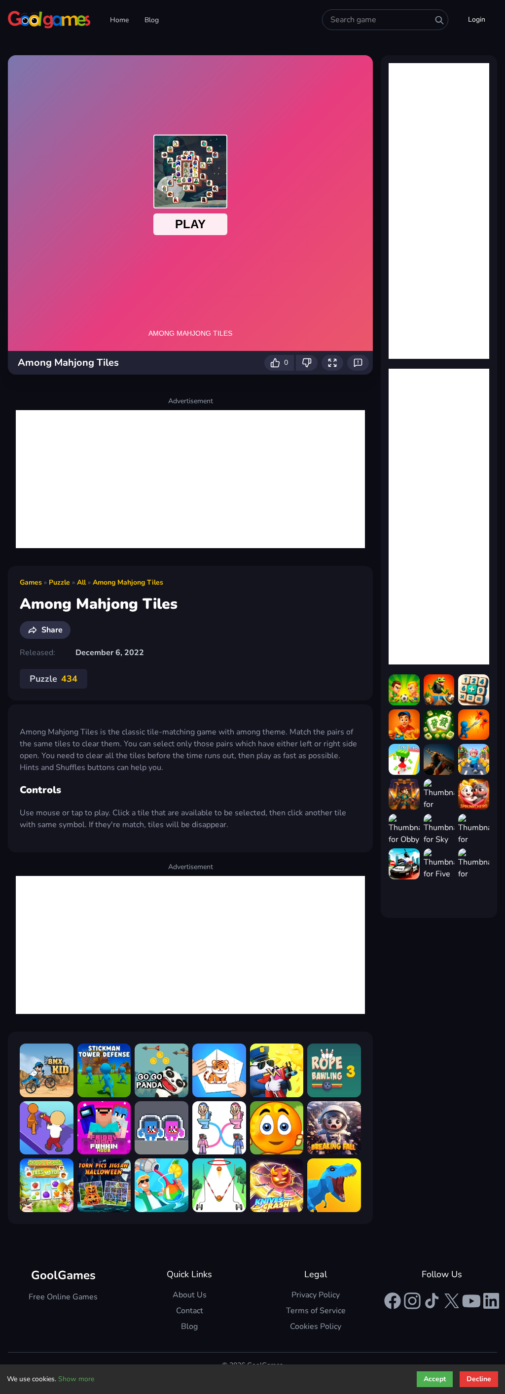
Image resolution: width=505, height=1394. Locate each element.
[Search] (439, 20)
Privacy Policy (315, 1294)
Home (119, 20)
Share (52, 630)
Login (476, 19)
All (81, 582)
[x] (452, 1301)
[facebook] (392, 1301)
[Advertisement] (190, 479)
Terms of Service (316, 1310)
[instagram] (412, 1301)
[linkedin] (491, 1301)
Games (31, 582)
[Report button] (358, 363)
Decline (479, 1379)
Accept (435, 1379)
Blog (151, 20)
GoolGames (63, 1275)
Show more (76, 1379)
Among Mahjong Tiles (128, 582)
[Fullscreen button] (332, 363)
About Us (190, 1294)
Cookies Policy (315, 1326)
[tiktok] (432, 1301)
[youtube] (471, 1301)
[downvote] (307, 363)
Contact (189, 1310)
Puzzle (59, 582)
